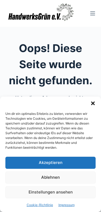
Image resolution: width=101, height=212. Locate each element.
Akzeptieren (50, 162)
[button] (93, 103)
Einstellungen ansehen (51, 192)
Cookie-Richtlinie (40, 205)
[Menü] (92, 13)
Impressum (66, 205)
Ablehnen (50, 177)
